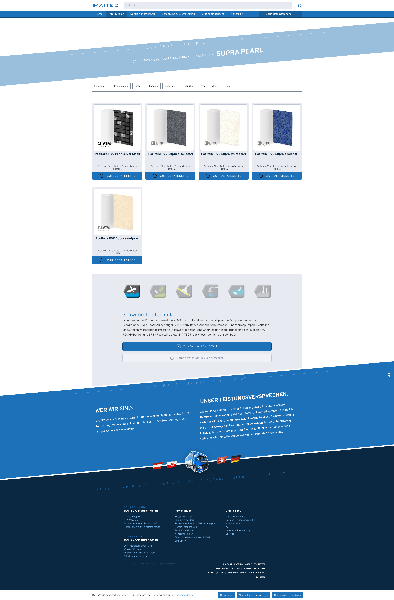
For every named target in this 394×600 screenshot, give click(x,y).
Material (169, 86)
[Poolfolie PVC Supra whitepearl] (223, 127)
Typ (201, 86)
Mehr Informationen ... (184, 595)
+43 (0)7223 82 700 (143, 552)
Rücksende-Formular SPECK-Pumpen (195, 523)
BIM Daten (180, 541)
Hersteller (100, 86)
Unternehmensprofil (186, 527)
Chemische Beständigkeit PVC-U (192, 537)
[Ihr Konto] (299, 5)
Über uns (238, 564)
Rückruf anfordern (185, 520)
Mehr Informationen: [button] (278, 14)
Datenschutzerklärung (237, 530)
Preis (228, 86)
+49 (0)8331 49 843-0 (145, 523)
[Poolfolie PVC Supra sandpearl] (117, 212)
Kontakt (227, 564)
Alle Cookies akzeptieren (287, 595)
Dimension (120, 86)
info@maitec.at (139, 556)
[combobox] (212, 5)
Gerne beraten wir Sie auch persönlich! (200, 358)
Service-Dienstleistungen (229, 568)
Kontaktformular (184, 534)
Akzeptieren (226, 595)
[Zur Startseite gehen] (105, 5)
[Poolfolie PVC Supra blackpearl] (170, 127)
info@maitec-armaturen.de (145, 527)
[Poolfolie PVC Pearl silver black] (117, 127)
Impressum (261, 577)
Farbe (137, 86)
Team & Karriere (257, 573)
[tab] (132, 291)
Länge (153, 86)
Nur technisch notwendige (253, 595)
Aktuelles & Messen (255, 564)
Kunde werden (233, 523)
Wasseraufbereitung (254, 568)
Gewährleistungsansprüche (240, 520)
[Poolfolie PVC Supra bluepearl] (276, 127)
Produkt (186, 86)
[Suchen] (128, 5)
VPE (214, 86)
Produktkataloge (184, 530)
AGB (227, 527)
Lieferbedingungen (235, 516)
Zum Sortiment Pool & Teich (200, 346)
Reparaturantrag (184, 516)
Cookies (229, 534)
